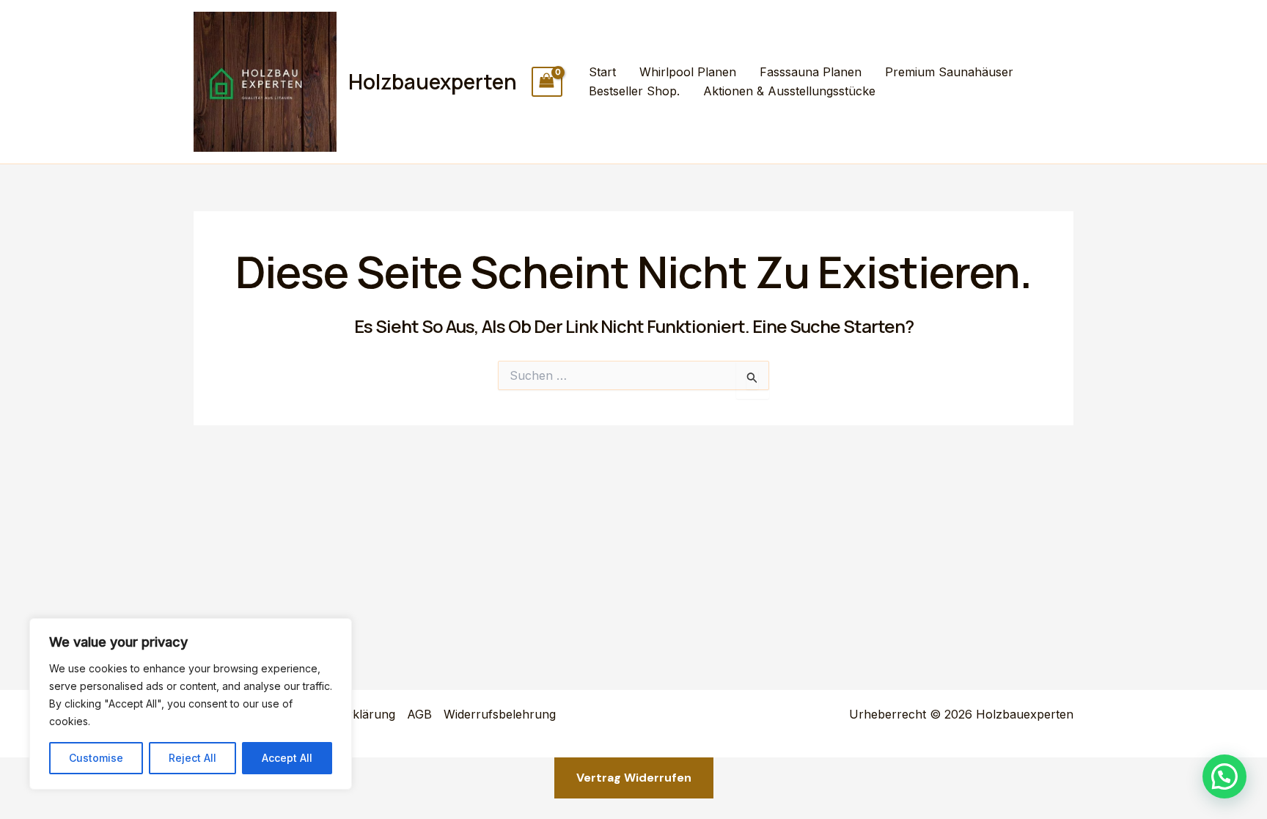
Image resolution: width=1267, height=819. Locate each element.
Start (602, 72)
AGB (419, 714)
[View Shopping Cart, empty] (547, 82)
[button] (1224, 776)
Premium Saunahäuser (949, 72)
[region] (190, 704)
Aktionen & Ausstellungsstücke (789, 91)
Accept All (287, 758)
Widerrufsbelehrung (500, 714)
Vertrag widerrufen (633, 777)
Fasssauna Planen (811, 72)
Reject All (192, 758)
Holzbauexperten (432, 81)
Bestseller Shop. (634, 91)
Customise (96, 758)
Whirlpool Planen (687, 72)
